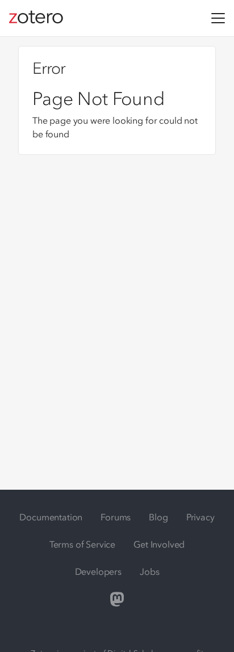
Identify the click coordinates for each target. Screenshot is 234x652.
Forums (116, 517)
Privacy (200, 517)
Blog (158, 517)
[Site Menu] (218, 18)
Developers (98, 571)
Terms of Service (82, 544)
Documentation (50, 517)
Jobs (149, 571)
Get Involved (159, 544)
